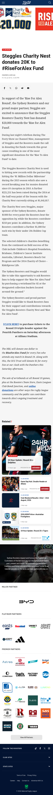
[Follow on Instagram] (49, 748)
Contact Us (25, 781)
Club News (7, 50)
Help (18, 781)
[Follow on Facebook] (40, 748)
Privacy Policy (31, 775)
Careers (12, 781)
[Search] (49, 2)
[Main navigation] (3, 2)
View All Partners (26, 737)
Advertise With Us (37, 781)
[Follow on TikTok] (36, 748)
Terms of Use (21, 775)
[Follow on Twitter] (45, 748)
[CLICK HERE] (11, 324)
